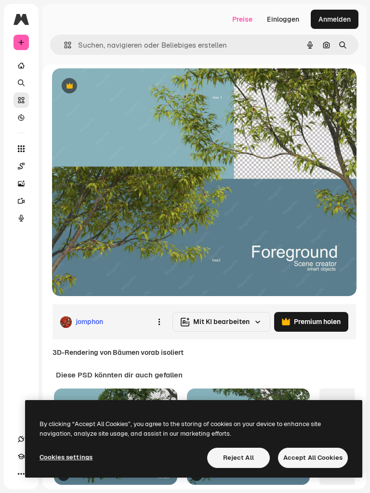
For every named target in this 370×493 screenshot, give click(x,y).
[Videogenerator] (21, 200)
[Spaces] (21, 166)
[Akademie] (21, 456)
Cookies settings (66, 457)
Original (113, 86)
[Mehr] (21, 473)
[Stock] (21, 100)
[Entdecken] (21, 117)
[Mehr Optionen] (159, 322)
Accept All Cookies (313, 458)
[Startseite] (21, 65)
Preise (242, 19)
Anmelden (334, 19)
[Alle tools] (21, 148)
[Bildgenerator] (21, 183)
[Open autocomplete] (64, 45)
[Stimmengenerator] (21, 218)
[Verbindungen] (21, 439)
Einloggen (283, 19)
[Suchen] (21, 83)
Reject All (238, 458)
